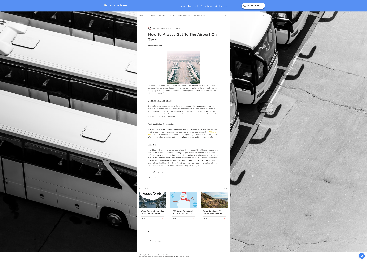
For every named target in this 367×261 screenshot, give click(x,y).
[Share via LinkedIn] (158, 172)
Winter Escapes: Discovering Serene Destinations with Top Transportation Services (152, 212)
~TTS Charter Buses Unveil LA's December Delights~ (182, 212)
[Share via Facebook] (149, 172)
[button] (226, 15)
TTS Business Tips (199, 15)
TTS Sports (161, 15)
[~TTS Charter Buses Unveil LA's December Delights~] (183, 200)
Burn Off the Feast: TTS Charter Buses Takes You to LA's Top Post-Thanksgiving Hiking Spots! (214, 212)
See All (226, 188)
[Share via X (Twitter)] (154, 172)
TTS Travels (151, 15)
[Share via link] (163, 172)
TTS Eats (171, 15)
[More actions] (218, 28)
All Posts (141, 15)
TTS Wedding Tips (184, 15)
